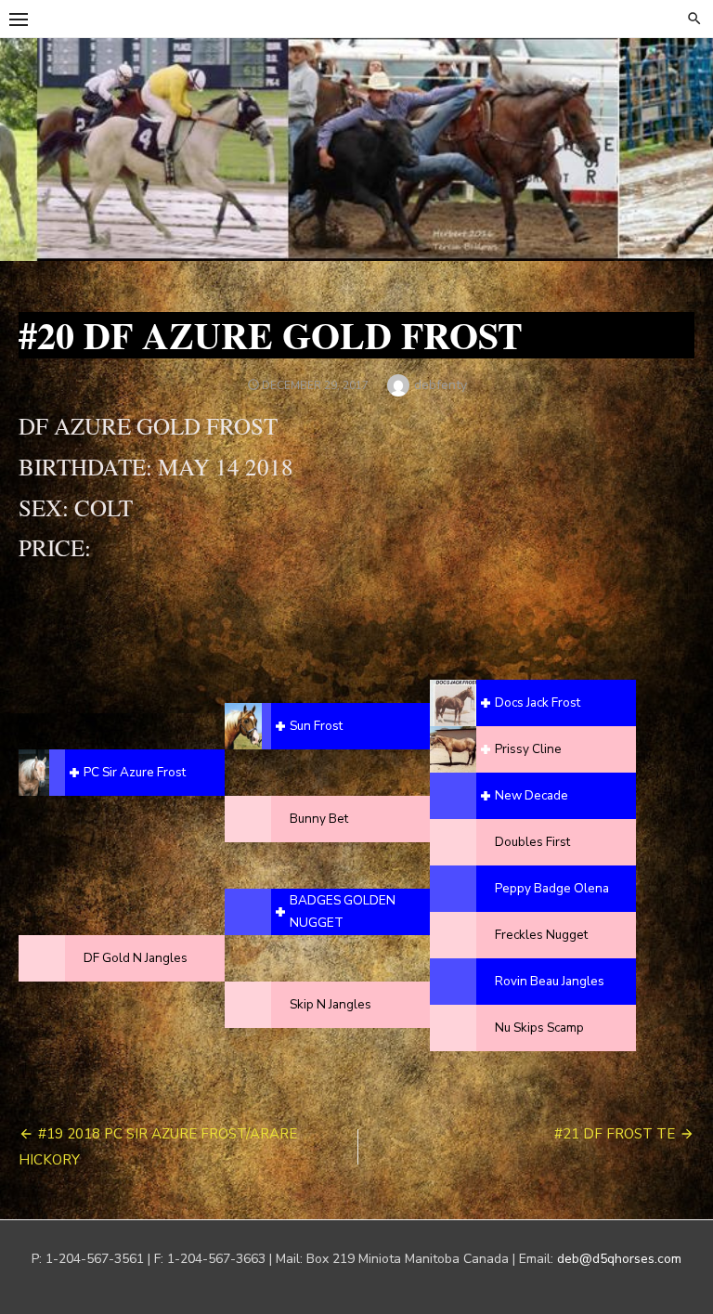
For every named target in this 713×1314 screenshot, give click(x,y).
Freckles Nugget (541, 934)
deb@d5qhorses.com (619, 1259)
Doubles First (532, 842)
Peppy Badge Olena (552, 888)
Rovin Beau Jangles (549, 981)
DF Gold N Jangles (136, 958)
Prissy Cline (528, 749)
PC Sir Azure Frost (135, 772)
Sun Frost (316, 726)
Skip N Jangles (330, 1004)
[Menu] (18, 18)
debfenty (440, 385)
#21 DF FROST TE (614, 1134)
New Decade (531, 795)
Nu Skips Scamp (539, 1027)
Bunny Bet (319, 818)
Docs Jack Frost (537, 702)
